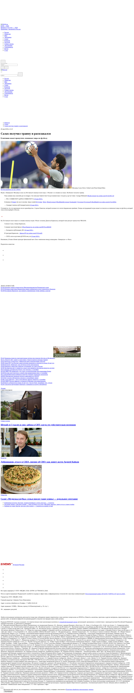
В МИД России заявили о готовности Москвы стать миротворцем (23, 381)
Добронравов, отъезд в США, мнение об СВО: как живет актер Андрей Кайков (40, 462)
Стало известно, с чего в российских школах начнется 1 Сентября (23, 379)
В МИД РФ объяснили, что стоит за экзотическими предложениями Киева (26, 371)
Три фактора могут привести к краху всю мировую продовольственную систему (28, 368)
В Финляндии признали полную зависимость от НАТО (20, 376)
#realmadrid (73, 202)
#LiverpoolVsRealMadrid (91, 202)
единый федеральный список (68, 622)
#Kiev (44, 202)
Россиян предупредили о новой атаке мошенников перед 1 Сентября (24, 373)
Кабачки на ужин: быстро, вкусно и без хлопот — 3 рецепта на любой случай (28, 506)
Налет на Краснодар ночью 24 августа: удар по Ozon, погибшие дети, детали (26, 383)
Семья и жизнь (5, 421)
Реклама (21, 564)
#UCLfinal (39, 202)
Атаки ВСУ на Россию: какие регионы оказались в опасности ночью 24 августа (27, 363)
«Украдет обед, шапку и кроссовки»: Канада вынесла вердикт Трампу (24, 360)
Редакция (16, 564)
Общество (4, 495)
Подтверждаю (8, 691)
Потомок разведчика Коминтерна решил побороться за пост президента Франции (28, 289)
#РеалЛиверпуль (27, 227)
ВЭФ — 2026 (5, 26)
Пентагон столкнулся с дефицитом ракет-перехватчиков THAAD (23, 361)
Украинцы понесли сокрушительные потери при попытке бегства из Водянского (28, 358)
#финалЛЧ (23, 233)
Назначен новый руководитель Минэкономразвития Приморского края (25, 287)
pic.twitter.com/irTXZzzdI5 (34, 233)
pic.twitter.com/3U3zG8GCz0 (105, 196)
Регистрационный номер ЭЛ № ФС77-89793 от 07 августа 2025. (105, 594)
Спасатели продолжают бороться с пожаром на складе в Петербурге (24, 384)
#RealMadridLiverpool (62, 202)
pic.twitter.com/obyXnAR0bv (107, 202)
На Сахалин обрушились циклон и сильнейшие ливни (19, 378)
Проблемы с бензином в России (11, 29)
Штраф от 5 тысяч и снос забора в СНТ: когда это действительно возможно (38, 425)
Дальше (3, 388)
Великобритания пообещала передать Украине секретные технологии (24, 374)
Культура (3, 458)
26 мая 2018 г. (38, 199)
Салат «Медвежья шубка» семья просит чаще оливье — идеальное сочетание (39, 499)
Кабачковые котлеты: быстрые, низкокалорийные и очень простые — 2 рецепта (29, 503)
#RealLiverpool (91, 196)
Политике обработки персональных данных (79, 689)
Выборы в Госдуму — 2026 (9, 27)
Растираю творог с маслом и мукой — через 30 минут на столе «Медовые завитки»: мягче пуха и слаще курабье (39, 504)
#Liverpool (80, 202)
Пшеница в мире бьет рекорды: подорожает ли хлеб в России (22, 366)
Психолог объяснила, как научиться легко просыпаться (20, 364)
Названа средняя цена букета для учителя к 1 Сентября (19, 369)
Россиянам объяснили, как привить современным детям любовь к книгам (25, 291)
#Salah (14, 202)
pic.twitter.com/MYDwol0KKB (42, 227)
